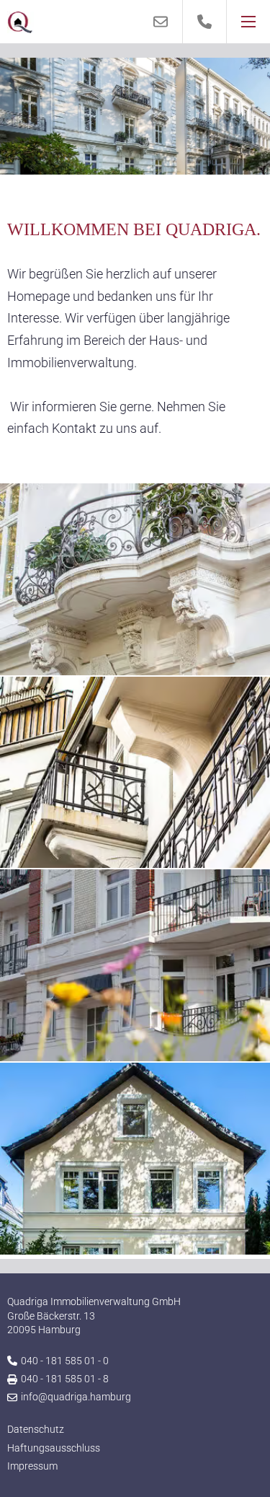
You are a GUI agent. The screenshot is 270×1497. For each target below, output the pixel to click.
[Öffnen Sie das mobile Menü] (248, 21)
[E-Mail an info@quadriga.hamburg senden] (161, 21)
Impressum (32, 1466)
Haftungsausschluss (53, 1448)
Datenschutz (35, 1429)
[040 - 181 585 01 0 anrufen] (205, 21)
